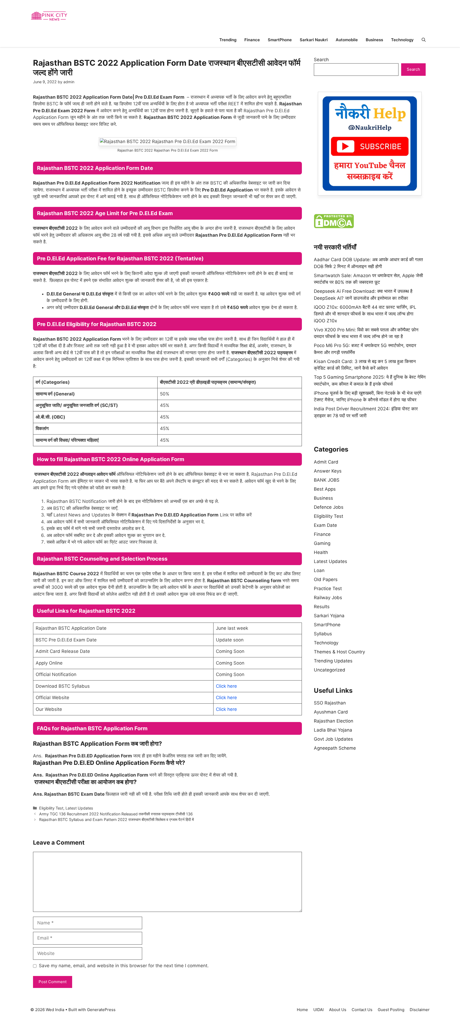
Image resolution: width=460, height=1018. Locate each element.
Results (322, 606)
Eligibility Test (51, 808)
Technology (402, 39)
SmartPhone (280, 39)
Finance (252, 39)
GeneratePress (101, 1009)
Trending (227, 39)
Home (302, 1009)
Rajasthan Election (333, 721)
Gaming (322, 543)
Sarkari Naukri (314, 39)
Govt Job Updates (333, 739)
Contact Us (362, 1009)
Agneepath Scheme (335, 748)
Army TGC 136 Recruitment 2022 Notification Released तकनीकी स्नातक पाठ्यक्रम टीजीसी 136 (116, 814)
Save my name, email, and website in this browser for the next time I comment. (124, 965)
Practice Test (328, 588)
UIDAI (318, 1009)
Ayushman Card (331, 712)
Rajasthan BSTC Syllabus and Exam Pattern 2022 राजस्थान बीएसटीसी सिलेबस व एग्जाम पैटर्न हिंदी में (116, 819)
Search (321, 59)
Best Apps (325, 489)
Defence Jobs (328, 507)
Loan (319, 570)
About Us (337, 1009)
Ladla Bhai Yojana (333, 730)
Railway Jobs (328, 597)
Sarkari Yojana (329, 615)
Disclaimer (420, 1009)
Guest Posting (391, 1009)
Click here (226, 686)
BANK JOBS (326, 480)
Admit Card (326, 462)
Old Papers (326, 579)
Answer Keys (328, 471)
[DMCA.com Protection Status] (334, 226)
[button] (424, 39)
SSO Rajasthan (330, 703)
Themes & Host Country (339, 651)
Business (374, 39)
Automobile (347, 39)
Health (321, 552)
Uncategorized (329, 670)
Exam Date (325, 525)
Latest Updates (79, 808)
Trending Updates (333, 661)
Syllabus (323, 633)
